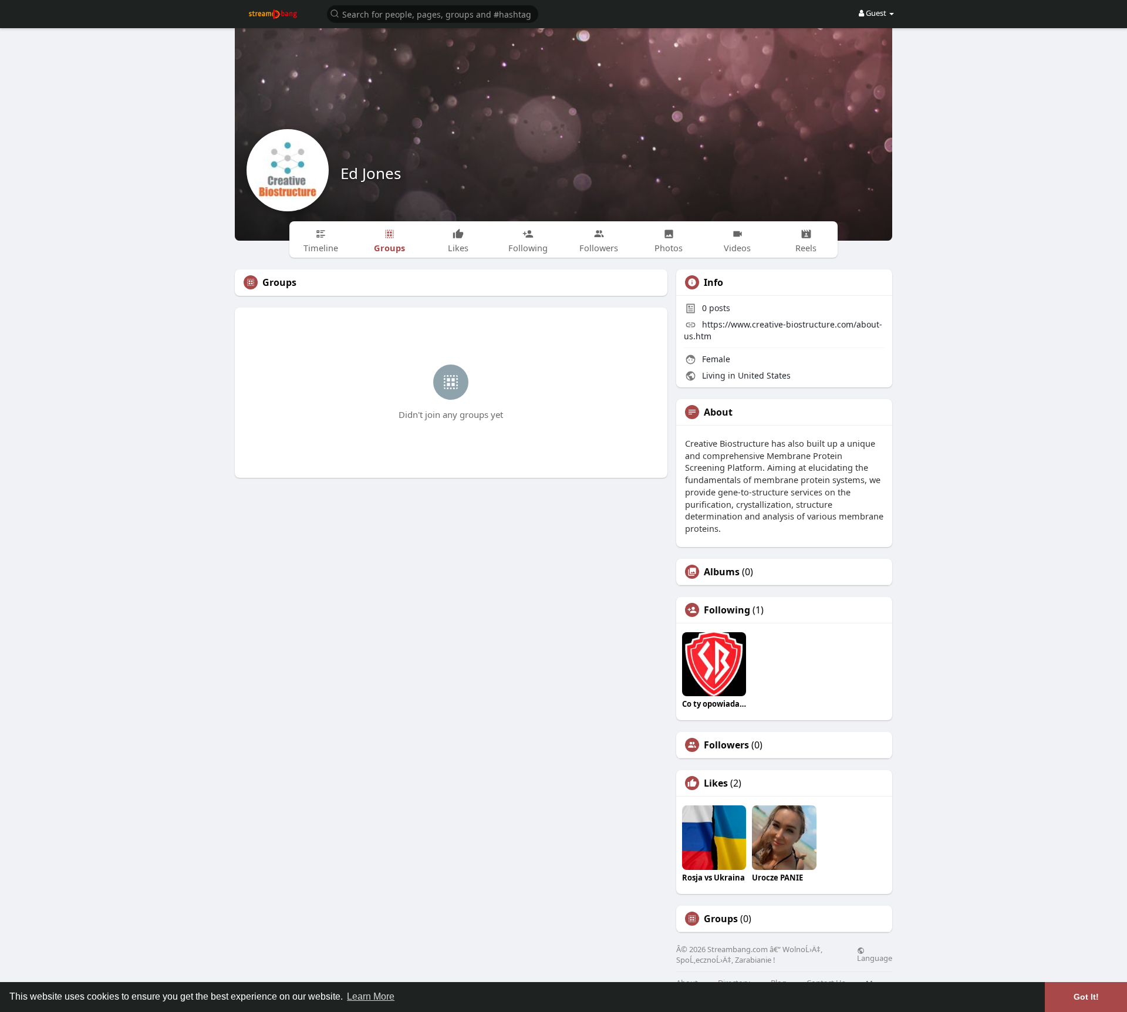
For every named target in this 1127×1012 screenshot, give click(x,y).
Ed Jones (370, 173)
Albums (722, 571)
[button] (432, 13)
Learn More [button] (370, 996)
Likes (716, 783)
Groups (721, 918)
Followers (726, 745)
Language (874, 957)
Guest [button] (876, 13)
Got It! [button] (1086, 996)
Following (727, 610)
